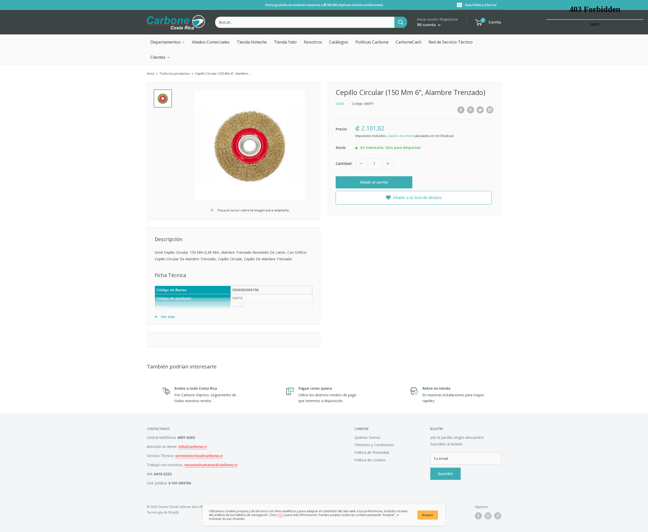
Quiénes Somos (367, 437)
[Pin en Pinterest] (470, 109)
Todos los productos (174, 73)
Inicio (150, 73)
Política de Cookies (370, 460)
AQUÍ (280, 515)
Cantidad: (344, 163)
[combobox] (304, 22)
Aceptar (427, 515)
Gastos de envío (400, 135)
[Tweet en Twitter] (480, 109)
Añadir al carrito (374, 182)
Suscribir (445, 473)
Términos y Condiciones (374, 444)
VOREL (340, 103)
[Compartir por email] (489, 109)
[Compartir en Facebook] (460, 109)
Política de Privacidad (371, 452)
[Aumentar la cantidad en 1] (387, 163)
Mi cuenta (427, 24)
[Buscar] (400, 22)
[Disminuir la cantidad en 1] (361, 163)
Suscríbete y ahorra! (481, 5)
